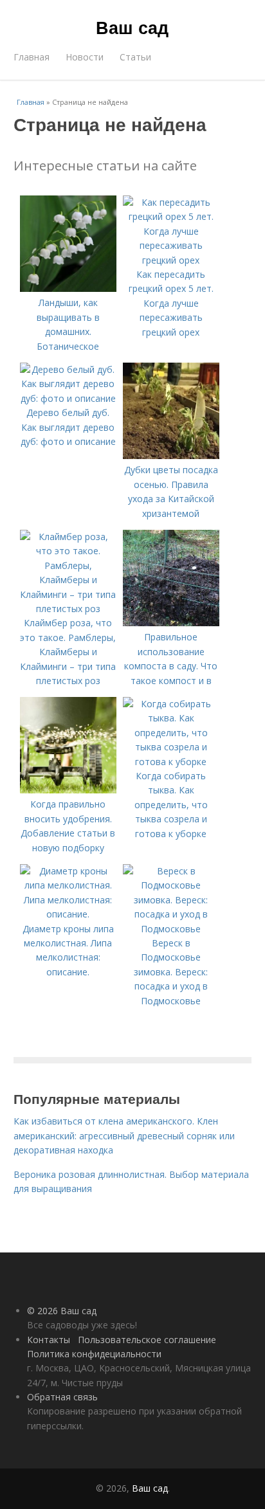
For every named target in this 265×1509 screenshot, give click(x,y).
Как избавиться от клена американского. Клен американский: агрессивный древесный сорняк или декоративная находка (124, 1135)
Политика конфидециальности (94, 1354)
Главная (32, 57)
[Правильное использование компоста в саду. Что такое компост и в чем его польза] (171, 623)
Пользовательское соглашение (147, 1339)
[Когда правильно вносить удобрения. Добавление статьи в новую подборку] (68, 790)
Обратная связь (62, 1397)
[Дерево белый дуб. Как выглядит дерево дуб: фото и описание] (68, 398)
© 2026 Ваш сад (61, 1311)
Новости (85, 57)
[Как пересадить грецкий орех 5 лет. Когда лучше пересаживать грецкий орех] (171, 260)
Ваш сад (132, 27)
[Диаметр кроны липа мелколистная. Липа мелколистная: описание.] (68, 914)
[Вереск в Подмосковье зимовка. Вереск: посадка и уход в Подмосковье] (171, 929)
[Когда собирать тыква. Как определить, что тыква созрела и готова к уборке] (171, 761)
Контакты (48, 1339)
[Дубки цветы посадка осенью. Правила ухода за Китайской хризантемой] (171, 455)
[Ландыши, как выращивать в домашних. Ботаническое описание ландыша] (68, 288)
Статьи (135, 57)
